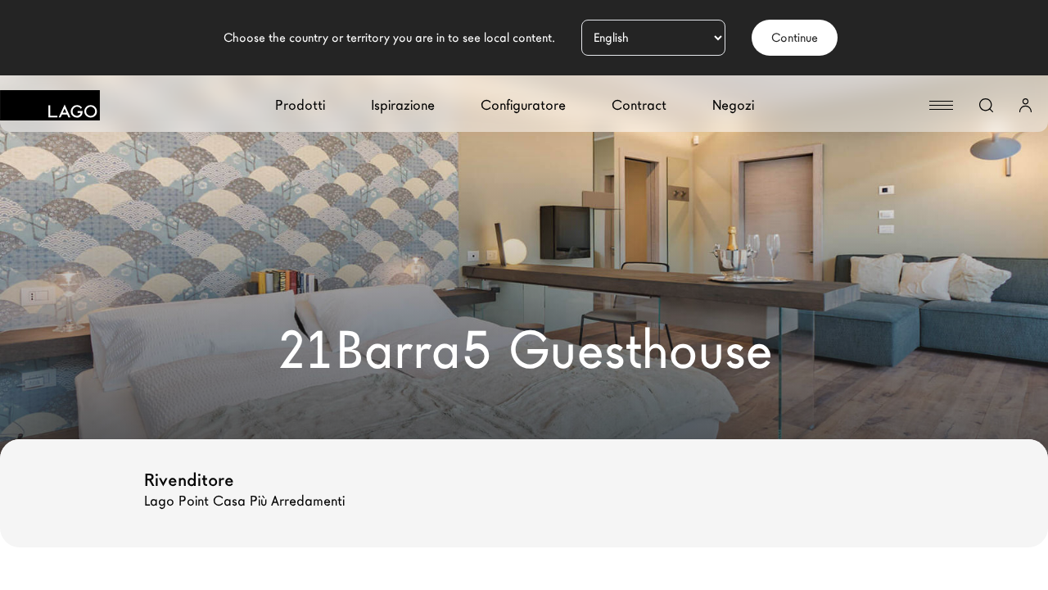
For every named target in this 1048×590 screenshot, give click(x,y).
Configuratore (523, 105)
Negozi (733, 105)
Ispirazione (403, 105)
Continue (794, 38)
